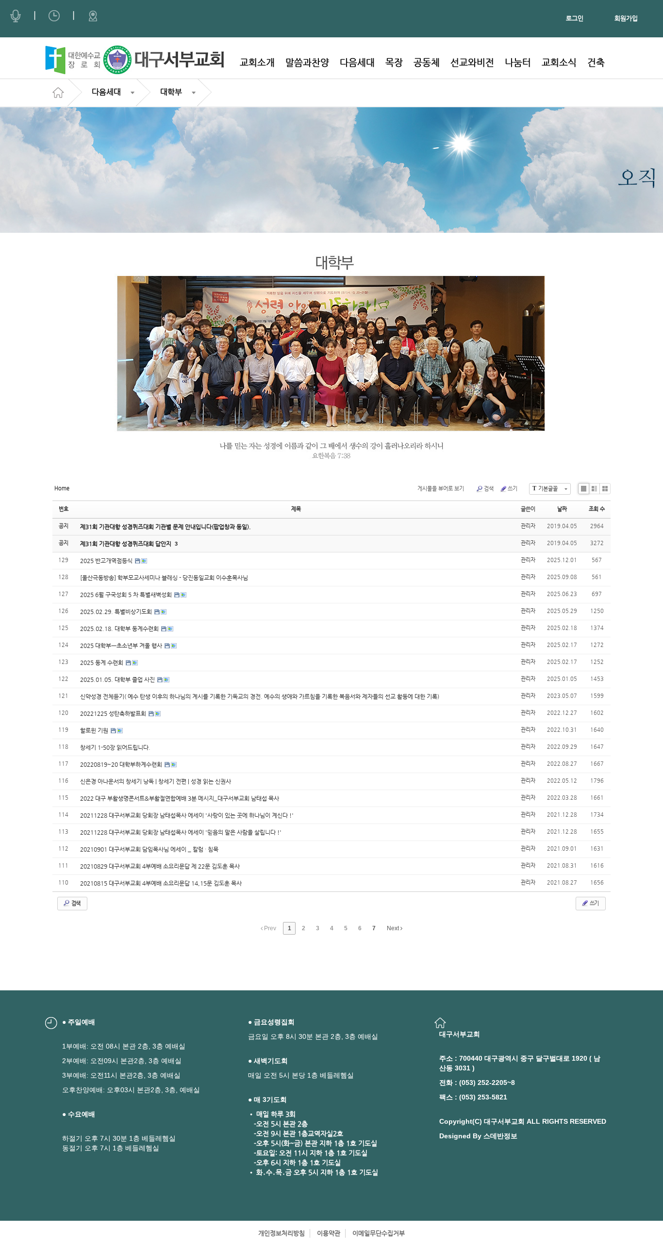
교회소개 (257, 62)
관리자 (528, 526)
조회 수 (597, 509)
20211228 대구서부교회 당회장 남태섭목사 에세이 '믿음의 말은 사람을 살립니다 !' (181, 832)
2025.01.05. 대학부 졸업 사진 (118, 679)
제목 (296, 509)
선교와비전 (472, 62)
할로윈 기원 (95, 730)
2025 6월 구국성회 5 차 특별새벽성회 (126, 594)
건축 (596, 62)
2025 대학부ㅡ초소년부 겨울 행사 (122, 645)
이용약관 (328, 1233)
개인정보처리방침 (281, 1233)
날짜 (562, 509)
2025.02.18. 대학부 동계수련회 (120, 628)
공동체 (427, 62)
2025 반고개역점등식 (107, 560)
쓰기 (512, 488)
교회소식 (559, 62)
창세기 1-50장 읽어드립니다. (115, 747)
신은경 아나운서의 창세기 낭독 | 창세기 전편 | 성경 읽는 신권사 (155, 781)
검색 (489, 488)
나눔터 (518, 62)
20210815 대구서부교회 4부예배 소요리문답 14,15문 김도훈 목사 (161, 883)
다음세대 (357, 62)
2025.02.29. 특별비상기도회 (116, 611)
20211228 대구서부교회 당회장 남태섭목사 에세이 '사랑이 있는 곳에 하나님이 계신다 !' (187, 815)
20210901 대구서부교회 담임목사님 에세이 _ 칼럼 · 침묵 (149, 849)
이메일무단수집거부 (378, 1233)
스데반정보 (500, 1136)
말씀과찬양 (307, 62)
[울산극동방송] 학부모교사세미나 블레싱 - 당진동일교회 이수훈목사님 (164, 577)
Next (393, 928)
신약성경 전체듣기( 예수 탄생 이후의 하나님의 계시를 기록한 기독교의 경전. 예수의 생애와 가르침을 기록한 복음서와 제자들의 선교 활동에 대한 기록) (259, 696)
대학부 (171, 92)
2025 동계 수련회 (102, 662)
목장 (394, 62)
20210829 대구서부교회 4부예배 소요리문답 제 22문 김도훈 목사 (160, 866)
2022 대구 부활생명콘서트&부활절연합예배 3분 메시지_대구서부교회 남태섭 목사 (179, 798)
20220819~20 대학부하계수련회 (122, 764)
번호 (63, 509)
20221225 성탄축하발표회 (114, 713)
